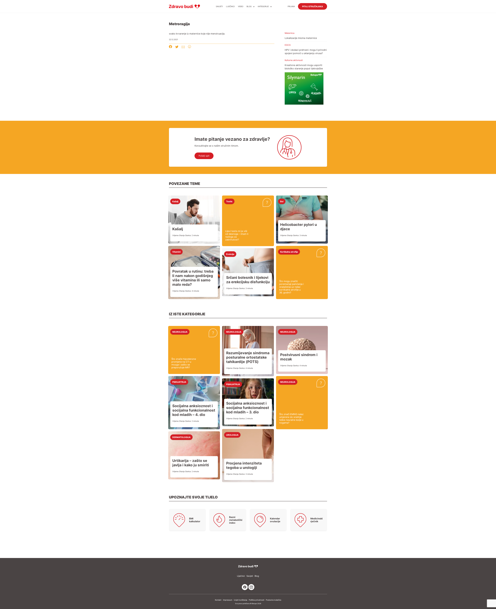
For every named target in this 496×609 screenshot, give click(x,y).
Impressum (227, 600)
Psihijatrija (179, 381)
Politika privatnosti (256, 600)
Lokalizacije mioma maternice (301, 38)
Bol (281, 201)
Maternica (289, 33)
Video (240, 6)
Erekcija (230, 254)
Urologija (232, 434)
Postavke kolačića (273, 600)
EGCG (288, 45)
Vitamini (176, 251)
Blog (249, 6)
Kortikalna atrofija (289, 251)
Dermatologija (181, 437)
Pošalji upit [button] (204, 155)
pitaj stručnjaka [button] (312, 6)
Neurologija (179, 331)
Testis (229, 201)
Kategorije (263, 6)
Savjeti (219, 6)
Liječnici (230, 6)
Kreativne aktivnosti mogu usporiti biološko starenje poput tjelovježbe (304, 66)
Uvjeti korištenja (240, 600)
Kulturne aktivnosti (294, 60)
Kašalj (175, 201)
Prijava (291, 6)
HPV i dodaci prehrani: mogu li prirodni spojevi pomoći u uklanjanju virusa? (306, 51)
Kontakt (218, 600)
